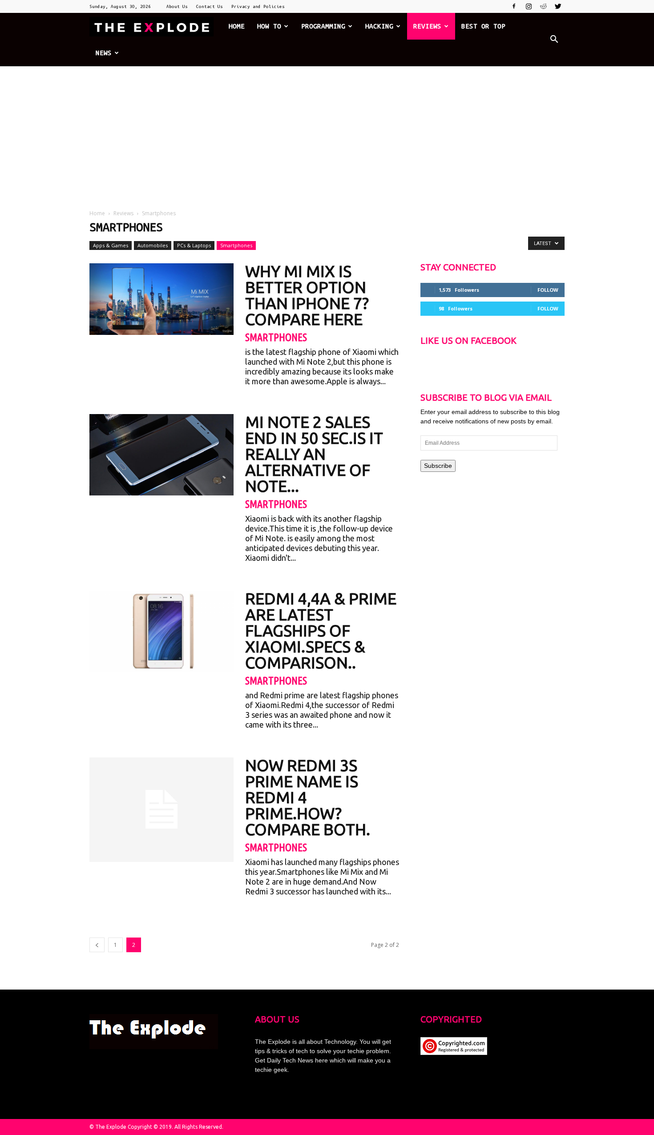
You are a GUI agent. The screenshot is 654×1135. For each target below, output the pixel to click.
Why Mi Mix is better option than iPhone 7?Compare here (307, 295)
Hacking (379, 26)
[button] (554, 39)
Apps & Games (110, 245)
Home (237, 26)
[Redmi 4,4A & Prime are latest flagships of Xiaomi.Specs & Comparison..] (161, 631)
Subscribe (438, 465)
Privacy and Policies (258, 6)
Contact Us (209, 6)
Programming (323, 26)
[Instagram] (528, 6)
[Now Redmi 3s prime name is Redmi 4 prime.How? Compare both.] (161, 809)
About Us (177, 6)
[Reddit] (543, 6)
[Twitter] (558, 6)
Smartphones (236, 245)
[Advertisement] (327, 133)
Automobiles (152, 245)
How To (269, 26)
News (104, 52)
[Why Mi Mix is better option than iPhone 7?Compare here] (161, 299)
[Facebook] (514, 6)
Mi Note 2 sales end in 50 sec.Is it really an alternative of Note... (314, 454)
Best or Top (483, 26)
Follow (547, 289)
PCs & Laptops (194, 245)
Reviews (427, 26)
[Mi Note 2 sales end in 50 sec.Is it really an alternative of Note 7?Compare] (161, 454)
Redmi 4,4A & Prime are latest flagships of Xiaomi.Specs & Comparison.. (320, 630)
